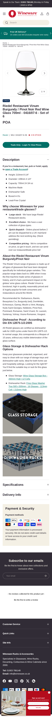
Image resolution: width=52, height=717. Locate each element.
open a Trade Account (16, 169)
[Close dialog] (49, 692)
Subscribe (38, 707)
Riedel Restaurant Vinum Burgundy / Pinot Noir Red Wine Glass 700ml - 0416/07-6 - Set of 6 (26, 45)
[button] (48, 14)
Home (5, 43)
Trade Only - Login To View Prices (26, 145)
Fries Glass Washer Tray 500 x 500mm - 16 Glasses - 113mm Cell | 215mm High (28, 386)
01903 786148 (14, 670)
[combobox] (26, 22)
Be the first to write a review (26, 600)
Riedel (5, 135)
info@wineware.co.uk (19, 674)
